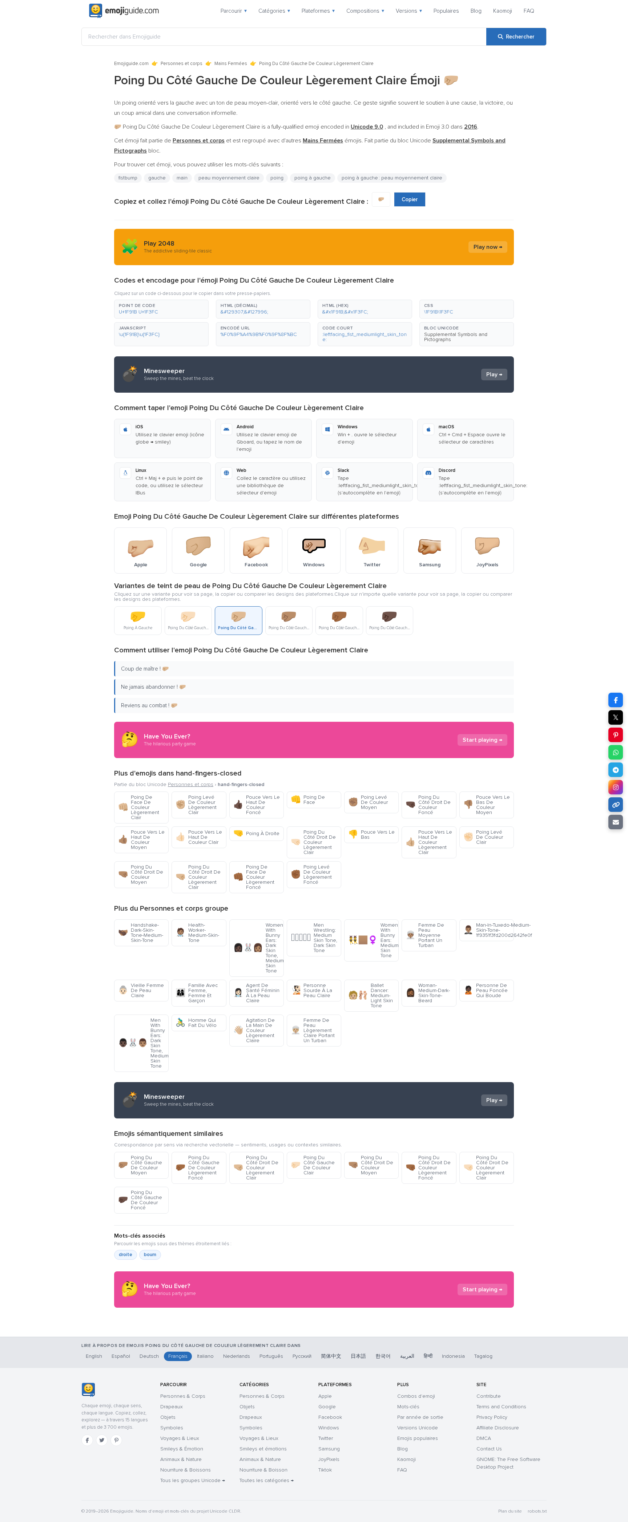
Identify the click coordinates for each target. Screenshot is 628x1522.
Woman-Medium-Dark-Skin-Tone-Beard (428, 993)
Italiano (205, 1356)
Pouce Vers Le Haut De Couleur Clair (199, 837)
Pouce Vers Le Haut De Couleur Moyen (141, 839)
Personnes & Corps (182, 1396)
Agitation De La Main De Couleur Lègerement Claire (254, 1030)
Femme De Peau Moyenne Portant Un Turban (425, 935)
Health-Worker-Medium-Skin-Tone (197, 932)
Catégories (274, 11)
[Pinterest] (116, 1440)
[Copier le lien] (615, 804)
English (94, 1356)
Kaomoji (502, 11)
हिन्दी (428, 1356)
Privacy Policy (491, 1417)
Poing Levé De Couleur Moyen (368, 802)
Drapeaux (171, 1407)
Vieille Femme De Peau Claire (141, 990)
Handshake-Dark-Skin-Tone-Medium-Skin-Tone (140, 932)
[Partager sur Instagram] (615, 787)
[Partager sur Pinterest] (615, 735)
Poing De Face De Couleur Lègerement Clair (138, 807)
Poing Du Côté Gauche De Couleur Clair (313, 1165)
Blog (476, 11)
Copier (410, 199)
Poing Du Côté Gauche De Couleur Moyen (140, 1165)
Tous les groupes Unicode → (192, 1480)
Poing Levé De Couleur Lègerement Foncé (311, 874)
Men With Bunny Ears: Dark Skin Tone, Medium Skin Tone (143, 1043)
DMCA (483, 1438)
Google (327, 1407)
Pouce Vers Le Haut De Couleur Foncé (256, 804)
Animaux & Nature (181, 1459)
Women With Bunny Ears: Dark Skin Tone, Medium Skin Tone (258, 948)
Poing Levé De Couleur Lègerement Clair (196, 804)
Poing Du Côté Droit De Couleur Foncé (428, 804)
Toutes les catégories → (266, 1480)
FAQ (529, 11)
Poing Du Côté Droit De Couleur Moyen (140, 874)
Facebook (330, 1417)
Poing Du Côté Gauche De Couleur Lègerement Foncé (198, 1167)
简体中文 (331, 1356)
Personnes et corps (181, 63)
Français (178, 1356)
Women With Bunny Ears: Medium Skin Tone (373, 940)
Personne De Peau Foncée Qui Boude (485, 990)
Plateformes (318, 11)
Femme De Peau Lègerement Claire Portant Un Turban (313, 1030)
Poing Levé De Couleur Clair (483, 837)
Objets (168, 1417)
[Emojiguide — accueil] (88, 1390)
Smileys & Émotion (181, 1449)
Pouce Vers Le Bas (371, 834)
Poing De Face (308, 799)
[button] (161, 309)
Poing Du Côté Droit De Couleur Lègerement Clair (313, 842)
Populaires (446, 11)
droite (125, 1255)
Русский (302, 1356)
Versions (409, 11)
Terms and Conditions (501, 1407)
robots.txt (537, 1511)
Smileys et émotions (263, 1449)
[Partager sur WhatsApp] (615, 752)
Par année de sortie (420, 1417)
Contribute (488, 1396)
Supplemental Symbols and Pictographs (455, 337)
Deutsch (149, 1356)
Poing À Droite (256, 833)
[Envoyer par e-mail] (615, 822)
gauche (157, 178)
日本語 (358, 1356)
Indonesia (453, 1356)
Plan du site (510, 1511)
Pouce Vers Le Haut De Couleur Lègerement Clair (429, 842)
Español (121, 1356)
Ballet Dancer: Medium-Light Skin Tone (370, 995)
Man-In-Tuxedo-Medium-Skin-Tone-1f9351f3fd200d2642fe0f (488, 930)
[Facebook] (87, 1440)
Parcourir (234, 11)
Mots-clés (408, 1407)
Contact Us (489, 1449)
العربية (407, 1356)
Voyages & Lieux (179, 1438)
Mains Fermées (230, 63)
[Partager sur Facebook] (615, 700)
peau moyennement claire (228, 178)
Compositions (365, 11)
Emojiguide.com (131, 63)
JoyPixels (328, 1459)
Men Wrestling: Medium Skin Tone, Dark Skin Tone (314, 938)
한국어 (383, 1356)
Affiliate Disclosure (497, 1428)
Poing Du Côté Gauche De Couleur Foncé (140, 1200)
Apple (325, 1396)
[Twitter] (102, 1440)
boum (150, 1255)
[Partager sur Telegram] (615, 769)
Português (271, 1356)
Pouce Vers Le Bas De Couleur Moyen (486, 804)
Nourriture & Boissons (185, 1470)
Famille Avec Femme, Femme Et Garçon (197, 993)
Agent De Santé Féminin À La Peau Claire (256, 993)
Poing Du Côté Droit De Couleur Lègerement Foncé (428, 1167)
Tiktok (325, 1470)
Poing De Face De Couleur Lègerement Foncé (253, 877)
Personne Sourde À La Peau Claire (311, 990)
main (182, 178)
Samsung (329, 1449)
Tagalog (483, 1356)
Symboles (171, 1428)
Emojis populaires (417, 1438)
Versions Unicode (417, 1428)
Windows (328, 1428)
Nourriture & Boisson (263, 1470)
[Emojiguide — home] (124, 11)
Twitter (325, 1438)
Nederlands (236, 1356)
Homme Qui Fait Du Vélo (196, 1022)
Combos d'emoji (416, 1396)
